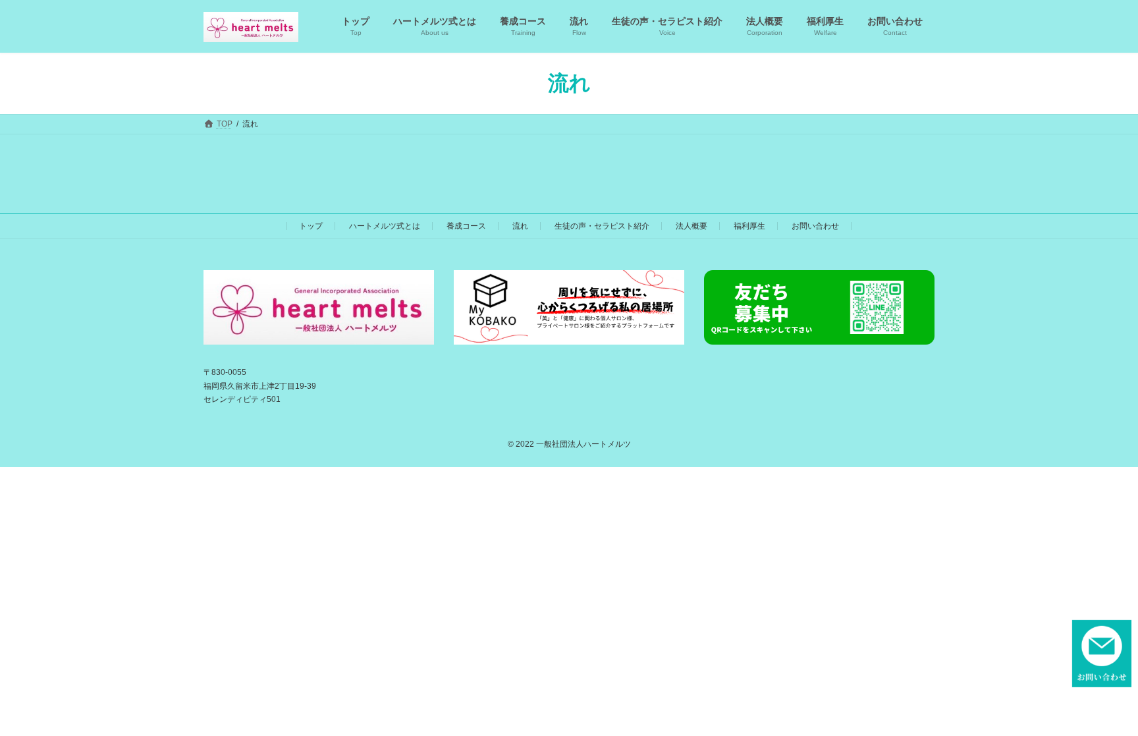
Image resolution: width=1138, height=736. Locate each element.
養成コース (466, 226)
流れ (520, 226)
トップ (311, 226)
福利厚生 (749, 226)
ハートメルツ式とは (384, 226)
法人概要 (691, 226)
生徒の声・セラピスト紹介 (602, 226)
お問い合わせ (815, 226)
